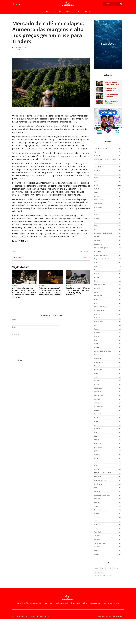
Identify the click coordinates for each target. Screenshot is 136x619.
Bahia (68, 11)
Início (48, 11)
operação (69, 285)
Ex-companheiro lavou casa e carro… (112, 83)
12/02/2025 (16, 50)
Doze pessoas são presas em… (111, 95)
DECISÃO (41, 285)
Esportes (15, 285)
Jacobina (58, 11)
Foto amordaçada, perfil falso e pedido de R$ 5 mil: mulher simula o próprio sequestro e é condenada (50, 291)
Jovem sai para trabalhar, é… (110, 89)
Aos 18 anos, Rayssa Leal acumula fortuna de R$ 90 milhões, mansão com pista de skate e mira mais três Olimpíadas (24, 292)
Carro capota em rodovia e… (111, 102)
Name (14, 319)
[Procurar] (121, 4)
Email (14, 327)
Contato (87, 11)
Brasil (77, 11)
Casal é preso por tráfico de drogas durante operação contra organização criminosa (78, 291)
